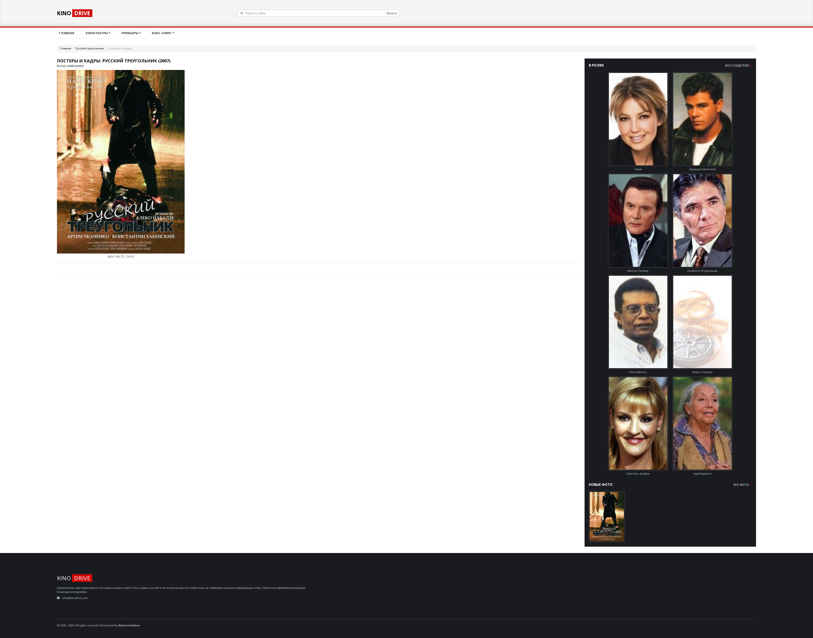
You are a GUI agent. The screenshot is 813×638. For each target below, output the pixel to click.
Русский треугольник (90, 48)
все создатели (737, 65)
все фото (742, 485)
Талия (638, 169)
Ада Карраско (702, 473)
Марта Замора (702, 372)
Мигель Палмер (638, 271)
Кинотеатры (97, 33)
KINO (73, 13)
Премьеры (130, 33)
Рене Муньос (638, 372)
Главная (67, 33)
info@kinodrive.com (75, 598)
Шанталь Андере (638, 473)
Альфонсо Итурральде (702, 271)
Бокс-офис (162, 33)
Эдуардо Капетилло (702, 169)
